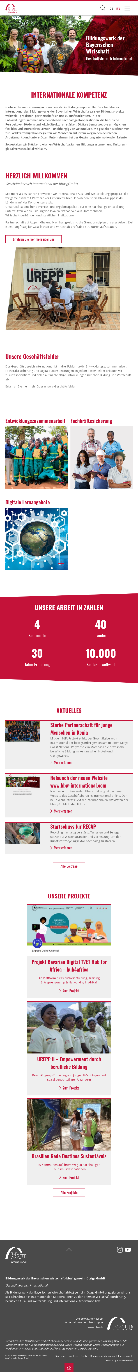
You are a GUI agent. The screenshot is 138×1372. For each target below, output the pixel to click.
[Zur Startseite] (8, 8)
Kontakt (109, 1360)
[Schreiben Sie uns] (69, 1367)
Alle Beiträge (69, 866)
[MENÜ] (127, 8)
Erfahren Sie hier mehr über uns (33, 239)
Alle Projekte (69, 1192)
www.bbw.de (96, 1327)
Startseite (60, 1356)
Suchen (103, 8)
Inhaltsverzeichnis (78, 1356)
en (118, 9)
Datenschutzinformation (102, 1356)
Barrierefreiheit (125, 1360)
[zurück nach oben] (69, 1250)
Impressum (124, 1356)
